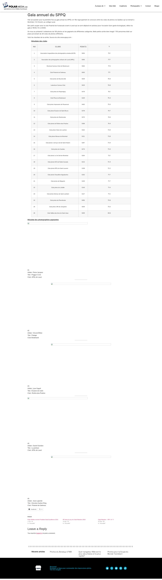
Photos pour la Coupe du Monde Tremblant (118, 553)
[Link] (125, 568)
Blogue (156, 6)
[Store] (38, 568)
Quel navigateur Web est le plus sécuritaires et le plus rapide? (90, 554)
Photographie (135, 6)
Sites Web (112, 6)
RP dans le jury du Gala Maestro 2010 (74, 519)
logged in (39, 533)
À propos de (99, 6)
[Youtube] (116, 568)
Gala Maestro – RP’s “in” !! (106, 519)
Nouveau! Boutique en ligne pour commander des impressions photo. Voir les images (71, 568)
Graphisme (123, 6)
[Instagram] (111, 568)
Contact (148, 6)
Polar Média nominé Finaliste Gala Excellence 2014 (43, 519)
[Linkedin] (120, 568)
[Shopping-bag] (107, 568)
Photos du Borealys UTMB (61, 552)
